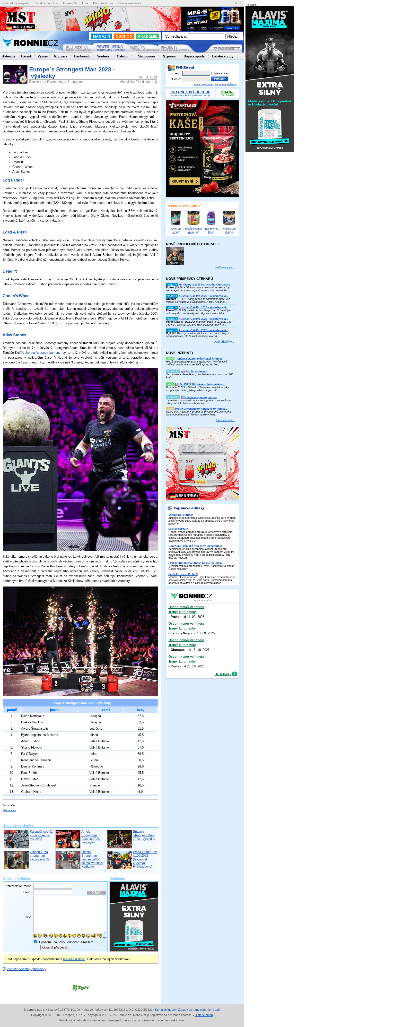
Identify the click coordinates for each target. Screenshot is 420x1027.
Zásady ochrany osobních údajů (199, 1009)
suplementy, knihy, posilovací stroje (190, 94)
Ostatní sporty (222, 56)
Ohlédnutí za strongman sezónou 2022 (40, 855)
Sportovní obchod (46, 3)
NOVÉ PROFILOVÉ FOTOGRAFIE (193, 244)
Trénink (26, 56)
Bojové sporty (194, 56)
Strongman (75, 82)
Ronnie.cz (36, 82)
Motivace (60, 56)
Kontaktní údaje (165, 1009)
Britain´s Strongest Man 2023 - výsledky (144, 835)
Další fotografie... (225, 267)
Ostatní (122, 56)
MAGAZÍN (101, 36)
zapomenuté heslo (225, 84)
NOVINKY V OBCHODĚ (184, 206)
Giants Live (9, 810)
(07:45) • (198, 298)
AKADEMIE (148, 36)
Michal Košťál (129, 82)
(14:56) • (198, 287)
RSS (238, 3)
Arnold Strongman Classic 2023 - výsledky (91, 837)
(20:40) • (198, 333)
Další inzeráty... (225, 420)
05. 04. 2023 (148, 77)
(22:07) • (198, 310)
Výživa (43, 56)
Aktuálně (8, 56)
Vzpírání (169, 56)
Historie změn (204, 1015)
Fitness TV (70, 3)
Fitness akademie (129, 3)
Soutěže (103, 56)
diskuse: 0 (149, 82)
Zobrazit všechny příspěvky (26, 969)
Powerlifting (55, 82)
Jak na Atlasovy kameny (42, 352)
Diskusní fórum (103, 3)
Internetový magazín (16, 3)
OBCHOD (124, 36)
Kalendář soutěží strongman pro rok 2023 (42, 835)
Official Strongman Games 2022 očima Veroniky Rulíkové (92, 859)
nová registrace (203, 84)
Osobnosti (82, 56)
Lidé (85, 3)
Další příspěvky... (224, 341)
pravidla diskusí (74, 959)
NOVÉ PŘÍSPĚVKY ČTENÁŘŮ (189, 279)
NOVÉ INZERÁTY (179, 353)
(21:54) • (199, 321)
